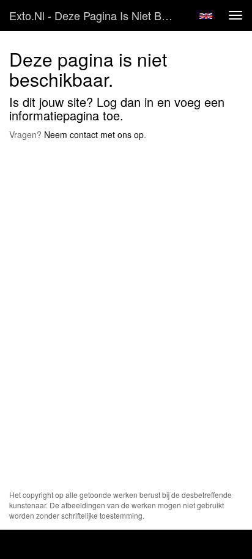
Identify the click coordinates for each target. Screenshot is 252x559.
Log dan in (125, 102)
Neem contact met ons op (94, 134)
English (206, 16)
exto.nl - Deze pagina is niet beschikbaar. (96, 15)
